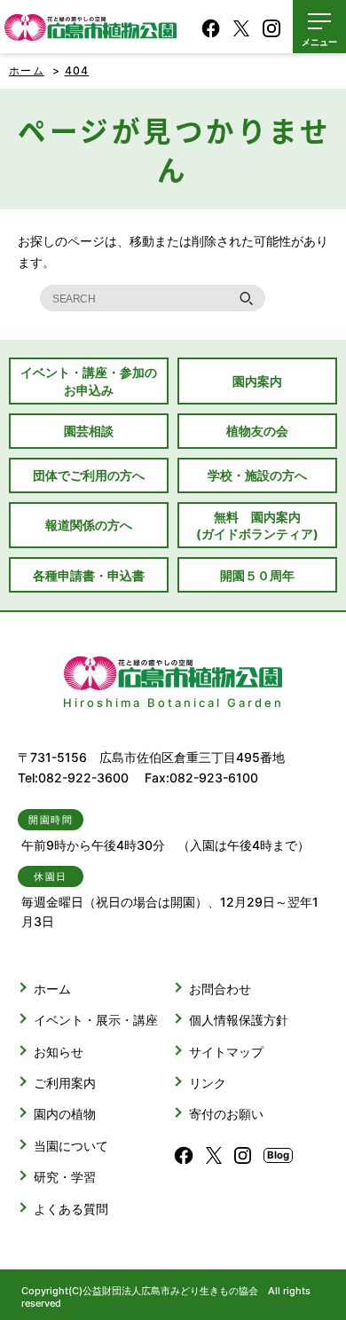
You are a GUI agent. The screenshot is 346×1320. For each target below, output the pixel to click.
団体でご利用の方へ (89, 475)
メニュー (319, 41)
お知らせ (58, 1051)
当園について (71, 1145)
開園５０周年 (257, 575)
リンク (207, 1082)
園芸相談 (89, 430)
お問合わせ (220, 988)
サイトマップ (226, 1051)
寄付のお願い (226, 1113)
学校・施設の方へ (257, 475)
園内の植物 (65, 1113)
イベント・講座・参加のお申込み (88, 381)
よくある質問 (71, 1208)
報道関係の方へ (88, 524)
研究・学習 (65, 1176)
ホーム (26, 70)
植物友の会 (257, 430)
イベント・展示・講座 (96, 1019)
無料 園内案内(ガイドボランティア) (257, 525)
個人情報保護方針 (238, 1019)
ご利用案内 (65, 1082)
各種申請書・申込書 (89, 575)
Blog (278, 1155)
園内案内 (257, 381)
